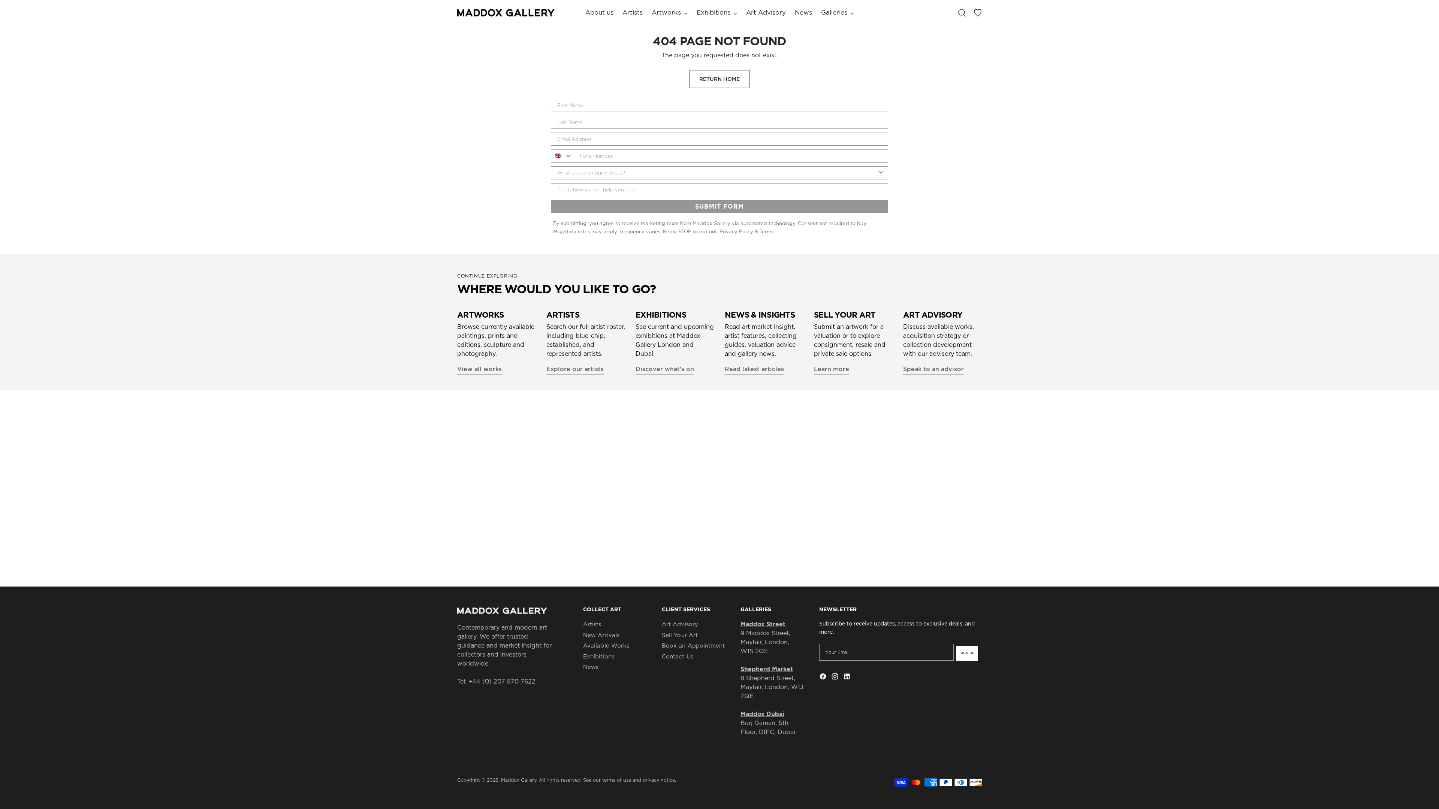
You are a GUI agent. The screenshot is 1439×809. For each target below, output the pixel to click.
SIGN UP (967, 653)
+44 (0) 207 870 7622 (502, 681)
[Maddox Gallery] (506, 12)
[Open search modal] (961, 12)
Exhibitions (598, 656)
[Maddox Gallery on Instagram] (835, 677)
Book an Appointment (693, 645)
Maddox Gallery (518, 780)
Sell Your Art (680, 635)
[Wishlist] (977, 12)
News (590, 667)
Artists (592, 624)
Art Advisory (680, 624)
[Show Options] (881, 173)
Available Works (606, 645)
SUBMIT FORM (719, 206)
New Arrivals (601, 635)
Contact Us (677, 656)
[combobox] (562, 156)
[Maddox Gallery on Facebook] (823, 677)
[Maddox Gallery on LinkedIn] (847, 677)
